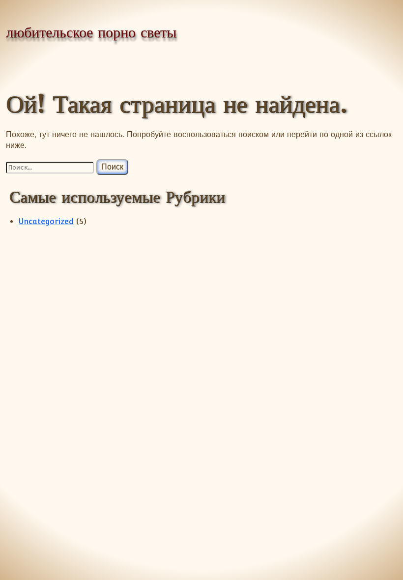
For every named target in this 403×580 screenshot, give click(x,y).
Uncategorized (46, 221)
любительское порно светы (91, 32)
